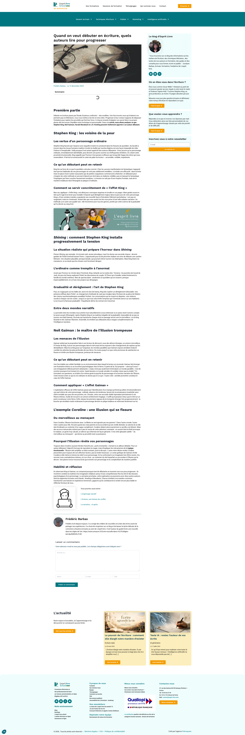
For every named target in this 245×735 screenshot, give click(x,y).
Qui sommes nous (148, 6)
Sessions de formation (112, 6)
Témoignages (131, 6)
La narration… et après (89, 504)
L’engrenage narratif (88, 494)
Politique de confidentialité (115, 731)
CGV (101, 731)
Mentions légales (91, 731)
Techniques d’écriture (105, 19)
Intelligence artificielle (157, 19)
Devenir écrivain (82, 19)
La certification (129, 714)
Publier (123, 19)
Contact (162, 6)
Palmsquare (186, 731)
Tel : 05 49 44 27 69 (60, 8)
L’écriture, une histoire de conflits (93, 499)
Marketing (137, 19)
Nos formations (92, 6)
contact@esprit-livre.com (170, 697)
